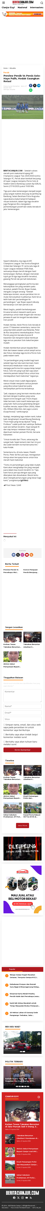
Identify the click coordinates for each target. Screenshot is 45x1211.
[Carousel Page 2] (20, 1086)
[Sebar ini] (30, 85)
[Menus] (3, 2)
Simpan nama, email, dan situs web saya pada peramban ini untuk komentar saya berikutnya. (22, 727)
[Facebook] (13, 555)
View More (22, 825)
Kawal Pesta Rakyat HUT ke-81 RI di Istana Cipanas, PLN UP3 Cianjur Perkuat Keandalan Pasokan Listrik (31, 816)
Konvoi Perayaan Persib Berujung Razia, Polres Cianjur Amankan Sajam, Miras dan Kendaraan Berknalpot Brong (32, 571)
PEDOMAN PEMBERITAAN (20, 1208)
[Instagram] (22, 555)
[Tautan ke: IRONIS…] (22, 1042)
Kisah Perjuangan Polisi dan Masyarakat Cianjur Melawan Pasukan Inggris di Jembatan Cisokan (31, 797)
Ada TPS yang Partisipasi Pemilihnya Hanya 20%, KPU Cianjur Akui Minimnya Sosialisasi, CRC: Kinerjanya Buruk (22, 1080)
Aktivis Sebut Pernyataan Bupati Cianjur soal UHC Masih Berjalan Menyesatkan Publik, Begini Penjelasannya (12, 665)
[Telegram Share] (38, 85)
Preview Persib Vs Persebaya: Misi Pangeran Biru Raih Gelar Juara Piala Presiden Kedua (11, 571)
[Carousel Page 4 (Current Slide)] (25, 1086)
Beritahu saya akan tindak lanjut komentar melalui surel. (20, 736)
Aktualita (12, 89)
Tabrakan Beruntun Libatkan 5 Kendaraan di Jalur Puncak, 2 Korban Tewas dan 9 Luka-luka (31, 645)
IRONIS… (9, 1048)
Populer (12, 969)
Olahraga (6, 89)
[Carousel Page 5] (28, 1086)
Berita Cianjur (16, 1206)
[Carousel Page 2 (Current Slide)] (24, 1051)
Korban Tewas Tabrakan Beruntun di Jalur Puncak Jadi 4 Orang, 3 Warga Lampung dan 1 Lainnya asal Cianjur (11, 645)
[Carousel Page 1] (21, 1051)
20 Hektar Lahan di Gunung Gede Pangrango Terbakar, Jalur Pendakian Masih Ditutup (24, 1014)
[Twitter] (18, 555)
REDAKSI (5, 1208)
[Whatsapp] (30, 90)
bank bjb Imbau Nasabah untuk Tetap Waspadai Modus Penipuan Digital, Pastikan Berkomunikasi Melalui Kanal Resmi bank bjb (24, 1004)
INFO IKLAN (36, 1208)
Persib (6, 72)
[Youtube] (27, 555)
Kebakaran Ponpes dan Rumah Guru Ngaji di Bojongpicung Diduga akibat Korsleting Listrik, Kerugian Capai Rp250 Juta (25, 985)
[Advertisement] (22, 40)
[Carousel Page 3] (22, 1086)
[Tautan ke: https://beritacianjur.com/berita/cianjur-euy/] (38, 1097)
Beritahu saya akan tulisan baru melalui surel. (20, 743)
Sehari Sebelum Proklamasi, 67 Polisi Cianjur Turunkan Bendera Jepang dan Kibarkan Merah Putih (12, 816)
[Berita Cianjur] (23, 2)
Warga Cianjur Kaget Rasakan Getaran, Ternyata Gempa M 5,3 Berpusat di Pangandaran (23, 976)
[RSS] (31, 555)
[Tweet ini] (34, 85)
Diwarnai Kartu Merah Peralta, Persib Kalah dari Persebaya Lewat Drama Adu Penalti (24, 995)
